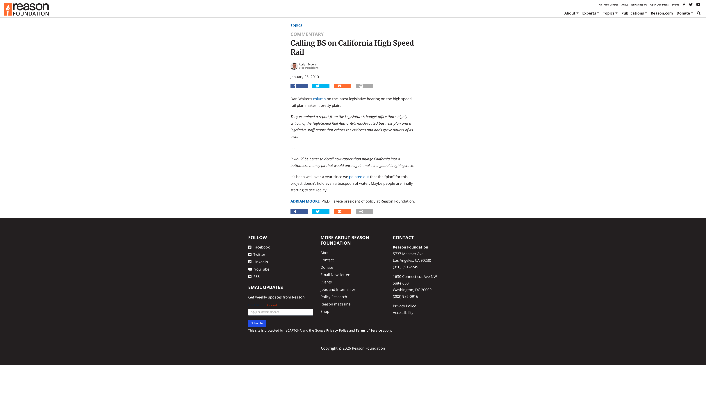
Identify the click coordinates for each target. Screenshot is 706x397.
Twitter (259, 254)
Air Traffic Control (608, 4)
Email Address (262, 305)
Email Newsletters (335, 274)
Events (675, 4)
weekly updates (268, 297)
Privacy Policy (404, 305)
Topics (608, 13)
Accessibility (403, 312)
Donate (683, 13)
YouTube (261, 269)
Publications (632, 13)
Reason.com (662, 13)
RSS (256, 276)
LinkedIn (260, 261)
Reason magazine (335, 304)
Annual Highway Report (633, 4)
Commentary (307, 34)
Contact (327, 259)
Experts (589, 13)
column (319, 98)
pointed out (359, 176)
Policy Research (333, 296)
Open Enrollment (659, 4)
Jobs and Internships (337, 289)
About (569, 13)
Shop (324, 311)
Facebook (261, 247)
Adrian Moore (305, 201)
